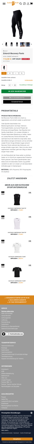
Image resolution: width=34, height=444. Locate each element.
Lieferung (4, 320)
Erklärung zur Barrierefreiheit (10, 326)
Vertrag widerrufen (7, 311)
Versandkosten (6, 316)
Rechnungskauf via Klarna (9, 405)
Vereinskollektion (6, 352)
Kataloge (4, 348)
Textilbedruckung (6, 356)
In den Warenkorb (17, 91)
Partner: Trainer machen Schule (11, 384)
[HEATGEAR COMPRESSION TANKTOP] (17, 201)
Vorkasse (4, 408)
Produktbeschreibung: (11, 116)
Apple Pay (4, 399)
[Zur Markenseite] (5, 51)
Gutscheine (5, 324)
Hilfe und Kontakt (6, 313)
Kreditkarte (4, 403)
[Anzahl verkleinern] (9, 85)
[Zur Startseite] (12, 3)
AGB (2, 371)
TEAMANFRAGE (17, 102)
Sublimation (5, 350)
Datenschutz (5, 376)
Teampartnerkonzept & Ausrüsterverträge (14, 354)
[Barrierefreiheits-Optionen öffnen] (3, 334)
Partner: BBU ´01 (6, 382)
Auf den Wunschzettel (17, 97)
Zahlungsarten (6, 318)
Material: (5, 169)
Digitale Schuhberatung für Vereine (12, 358)
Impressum (5, 369)
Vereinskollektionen (7, 346)
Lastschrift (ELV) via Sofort (9, 401)
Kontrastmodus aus (16, 334)
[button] (4, 3)
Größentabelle (29, 80)
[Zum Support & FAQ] (24, 3)
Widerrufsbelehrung (7, 373)
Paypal (3, 397)
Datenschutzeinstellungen (9, 328)
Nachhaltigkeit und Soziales (10, 386)
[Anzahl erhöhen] (15, 85)
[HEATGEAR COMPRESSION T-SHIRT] (17, 250)
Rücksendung (5, 322)
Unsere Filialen (6, 380)
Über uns (4, 378)
